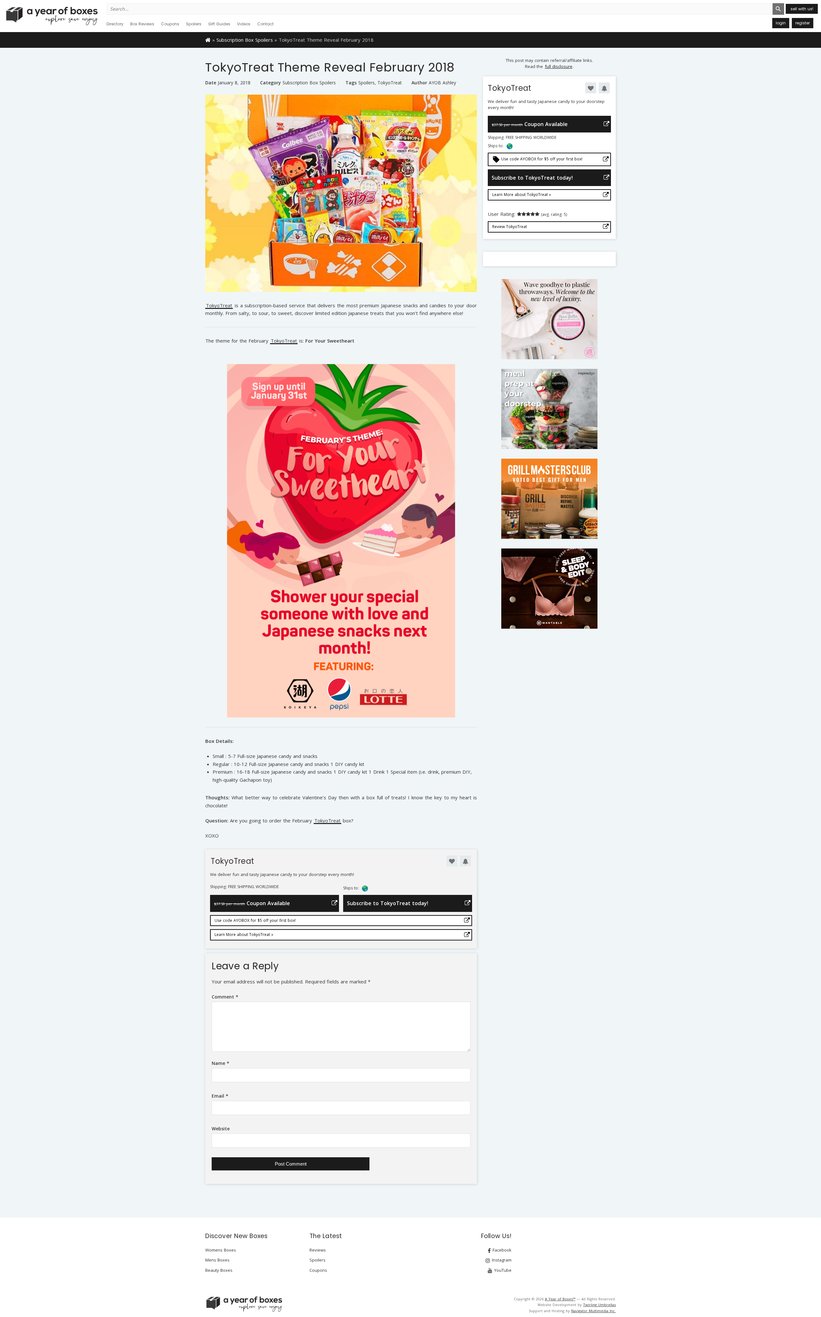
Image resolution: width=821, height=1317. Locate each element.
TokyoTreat (389, 83)
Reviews (317, 1250)
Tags (351, 83)
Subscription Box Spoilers (244, 40)
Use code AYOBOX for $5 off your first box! (255, 920)
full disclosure (558, 66)
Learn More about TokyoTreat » (244, 934)
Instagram (501, 1260)
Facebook (501, 1250)
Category (270, 83)
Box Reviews (142, 24)
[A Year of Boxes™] (51, 15)
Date (210, 83)
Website (221, 1129)
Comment (225, 997)
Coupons (170, 24)
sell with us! (802, 9)
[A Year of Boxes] (243, 1304)
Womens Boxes (220, 1250)
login (781, 23)
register (802, 23)
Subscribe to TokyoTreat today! (387, 903)
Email (220, 1096)
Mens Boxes (217, 1260)
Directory (114, 24)
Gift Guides (219, 24)
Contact (265, 24)
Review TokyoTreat (509, 226)
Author (419, 83)
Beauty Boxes (219, 1270)
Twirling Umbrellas (599, 1304)
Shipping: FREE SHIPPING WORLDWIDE (244, 887)
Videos (243, 24)
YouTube (502, 1270)
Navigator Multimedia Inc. (593, 1310)
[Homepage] (208, 39)
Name (220, 1063)
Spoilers (193, 24)
